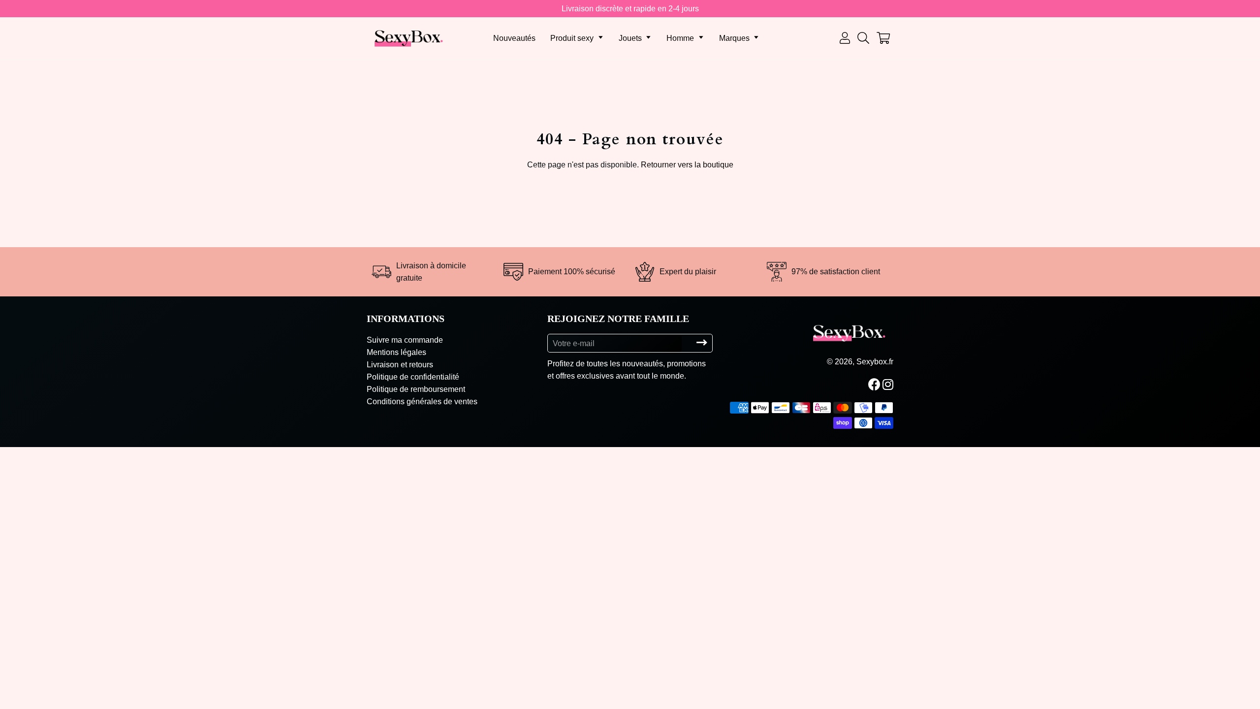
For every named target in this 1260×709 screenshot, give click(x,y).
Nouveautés (514, 38)
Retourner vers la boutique (687, 165)
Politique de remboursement (416, 389)
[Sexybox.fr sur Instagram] (888, 384)
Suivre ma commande (405, 340)
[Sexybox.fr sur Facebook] (875, 384)
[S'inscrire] (702, 343)
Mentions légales (396, 352)
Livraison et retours (400, 364)
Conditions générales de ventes (422, 401)
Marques (734, 38)
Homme (680, 38)
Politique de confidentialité (413, 377)
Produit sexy (572, 38)
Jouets (630, 38)
